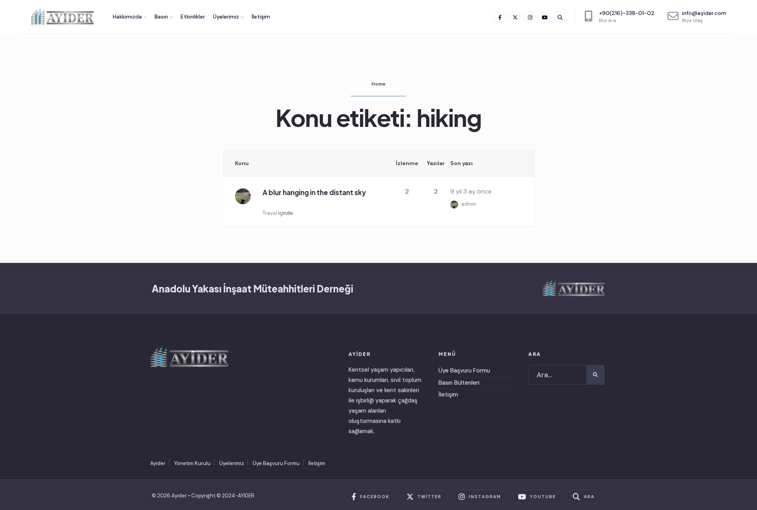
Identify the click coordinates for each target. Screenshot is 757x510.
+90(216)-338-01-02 (626, 16)
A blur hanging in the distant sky (314, 192)
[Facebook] (500, 17)
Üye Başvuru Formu (464, 370)
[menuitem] (130, 16)
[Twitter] (515, 17)
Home (378, 84)
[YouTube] (545, 17)
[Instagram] (530, 17)
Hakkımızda (127, 16)
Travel (270, 213)
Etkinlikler (193, 16)
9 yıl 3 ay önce (471, 191)
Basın (161, 16)
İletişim (261, 16)
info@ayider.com (704, 16)
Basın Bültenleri (458, 383)
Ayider (158, 463)
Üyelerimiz (226, 16)
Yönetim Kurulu (192, 463)
